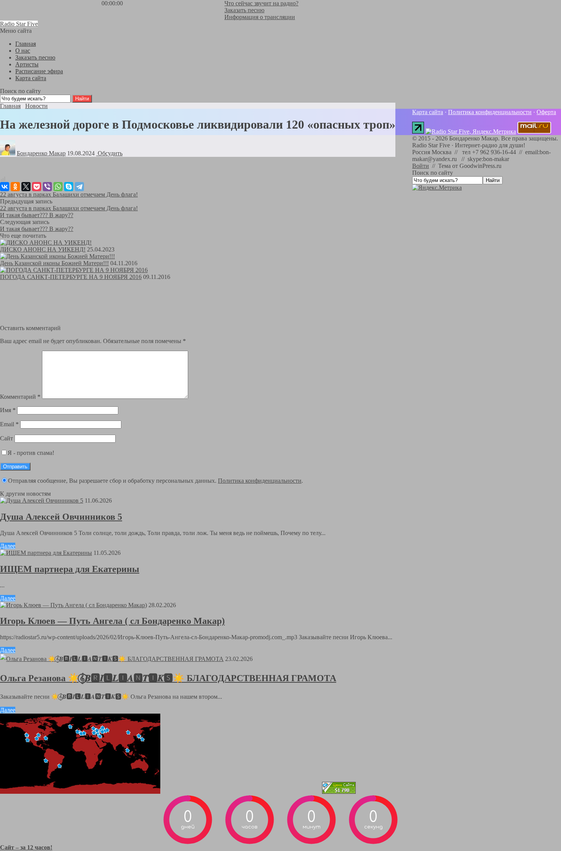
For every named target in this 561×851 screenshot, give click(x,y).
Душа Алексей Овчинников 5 (61, 517)
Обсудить (109, 153)
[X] (26, 186)
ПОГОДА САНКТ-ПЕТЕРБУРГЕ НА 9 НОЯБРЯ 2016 (71, 277)
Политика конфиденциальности (259, 480)
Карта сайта (427, 112)
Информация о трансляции (259, 17)
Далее (7, 546)
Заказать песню (244, 10)
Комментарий (20, 396)
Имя (8, 410)
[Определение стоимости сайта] (339, 791)
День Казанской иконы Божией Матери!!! (54, 263)
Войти (420, 166)
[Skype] (68, 186)
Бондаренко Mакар (41, 153)
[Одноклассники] (15, 186)
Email (9, 424)
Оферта (546, 112)
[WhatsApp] (58, 186)
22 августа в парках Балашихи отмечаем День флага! (69, 194)
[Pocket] (36, 186)
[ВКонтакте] (4, 186)
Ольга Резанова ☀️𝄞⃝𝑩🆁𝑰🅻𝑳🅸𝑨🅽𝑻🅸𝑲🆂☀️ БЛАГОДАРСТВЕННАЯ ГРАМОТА (168, 678)
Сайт (6, 438)
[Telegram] (79, 186)
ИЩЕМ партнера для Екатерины (69, 569)
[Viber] (47, 186)
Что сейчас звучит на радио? (261, 3)
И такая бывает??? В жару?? (36, 215)
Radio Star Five (19, 24)
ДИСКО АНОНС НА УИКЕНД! (42, 249)
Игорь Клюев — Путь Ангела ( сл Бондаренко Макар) (112, 621)
